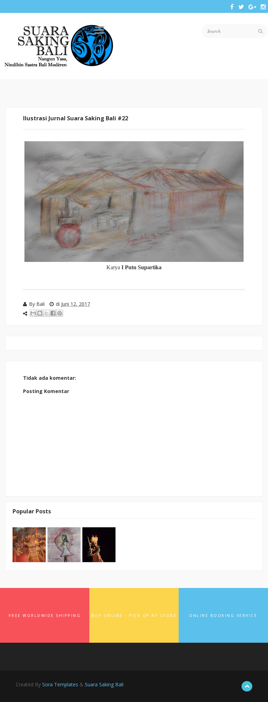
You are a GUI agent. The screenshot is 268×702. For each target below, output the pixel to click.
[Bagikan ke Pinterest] (59, 313)
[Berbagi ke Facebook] (53, 313)
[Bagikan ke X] (46, 313)
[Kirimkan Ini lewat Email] (33, 313)
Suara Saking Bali (104, 684)
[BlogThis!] (39, 313)
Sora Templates (60, 684)
